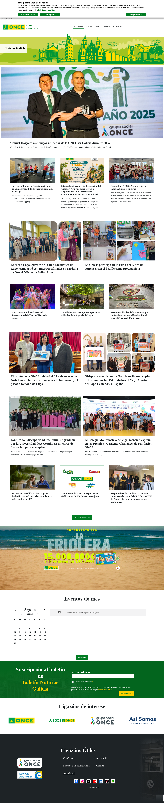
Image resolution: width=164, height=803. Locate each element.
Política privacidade (105, 690)
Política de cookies (46, 10)
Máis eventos (82, 657)
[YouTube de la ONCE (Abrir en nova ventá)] (94, 781)
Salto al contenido (7, 19)
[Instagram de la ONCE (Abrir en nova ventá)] (82, 781)
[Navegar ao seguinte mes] (44, 609)
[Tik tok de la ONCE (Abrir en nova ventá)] (107, 781)
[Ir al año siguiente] (38, 614)
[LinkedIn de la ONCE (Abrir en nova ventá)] (101, 781)
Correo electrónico (82, 672)
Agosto (30, 609)
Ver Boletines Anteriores (82, 517)
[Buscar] (126, 26)
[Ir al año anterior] (22, 614)
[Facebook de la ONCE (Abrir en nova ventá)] (76, 781)
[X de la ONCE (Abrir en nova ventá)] (88, 781)
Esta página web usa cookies (33, 3)
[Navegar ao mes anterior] (15, 609)
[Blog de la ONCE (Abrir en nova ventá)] (113, 781)
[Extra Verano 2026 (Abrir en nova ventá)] (82, 558)
